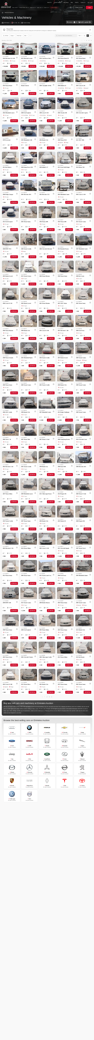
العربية (90, 2)
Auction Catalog (26, 22)
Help (72, 2)
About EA (49, 2)
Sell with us (65, 2)
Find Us (76, 2)
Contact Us (83, 2)
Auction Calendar (57, 2)
